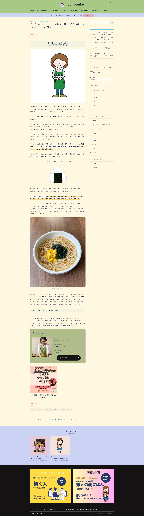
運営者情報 (39, 513)
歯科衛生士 (93, 156)
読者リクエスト (94, 163)
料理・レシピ (93, 148)
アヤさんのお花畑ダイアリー (97, 90)
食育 (91, 171)
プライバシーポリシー (49, 513)
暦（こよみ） (93, 152)
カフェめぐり (93, 97)
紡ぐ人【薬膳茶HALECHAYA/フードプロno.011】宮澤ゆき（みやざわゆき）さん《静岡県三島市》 (101, 55)
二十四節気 (93, 133)
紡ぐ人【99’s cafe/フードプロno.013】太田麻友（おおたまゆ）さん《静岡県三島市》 (101, 33)
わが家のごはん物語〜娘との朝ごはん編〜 (48, 21)
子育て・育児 (93, 144)
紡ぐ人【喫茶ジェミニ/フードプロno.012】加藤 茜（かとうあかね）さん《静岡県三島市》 (101, 49)
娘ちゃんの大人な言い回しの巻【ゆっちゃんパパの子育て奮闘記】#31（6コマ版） (101, 38)
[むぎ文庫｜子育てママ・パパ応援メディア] (72, 5)
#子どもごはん (48, 409)
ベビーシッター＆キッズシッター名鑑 (100, 116)
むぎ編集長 (93, 120)
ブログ (92, 113)
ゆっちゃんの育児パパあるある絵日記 (100, 124)
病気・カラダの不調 (95, 159)
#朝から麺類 (62, 409)
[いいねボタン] (32, 35)
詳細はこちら (88, 15)
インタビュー (93, 94)
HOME (31, 509)
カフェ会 (92, 101)
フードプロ (93, 109)
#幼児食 (55, 409)
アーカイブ (93, 77)
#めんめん (40, 409)
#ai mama (33, 409)
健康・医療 (93, 141)
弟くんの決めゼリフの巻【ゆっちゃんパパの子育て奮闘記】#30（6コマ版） (101, 43)
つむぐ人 (92, 105)
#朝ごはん (69, 409)
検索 (112, 22)
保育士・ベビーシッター (96, 137)
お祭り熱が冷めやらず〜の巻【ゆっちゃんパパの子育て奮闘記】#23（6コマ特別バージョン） (101, 69)
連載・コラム (93, 167)
